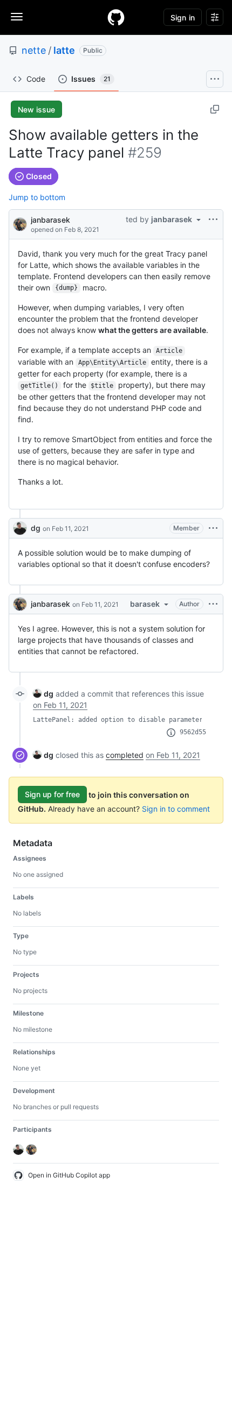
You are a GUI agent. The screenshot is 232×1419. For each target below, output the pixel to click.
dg (35, 528)
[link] (43, 693)
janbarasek (50, 219)
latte (64, 50)
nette (34, 50)
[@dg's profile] (19, 528)
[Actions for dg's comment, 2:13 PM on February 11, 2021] (213, 528)
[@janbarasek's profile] (19, 223)
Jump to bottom (37, 197)
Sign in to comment (176, 808)
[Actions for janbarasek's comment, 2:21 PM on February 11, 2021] (213, 604)
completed (125, 755)
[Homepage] (116, 17)
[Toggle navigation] (17, 17)
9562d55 (193, 732)
